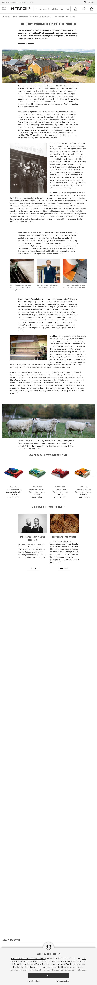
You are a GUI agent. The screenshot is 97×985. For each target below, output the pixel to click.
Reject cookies (34, 981)
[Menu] (4, 9)
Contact (22, 2)
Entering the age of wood (64, 537)
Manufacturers (13, 2)
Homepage (6, 17)
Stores (4, 2)
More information (62, 981)
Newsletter (30, 2)
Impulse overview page (21, 17)
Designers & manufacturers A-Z (42, 17)
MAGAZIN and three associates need (28, 958)
